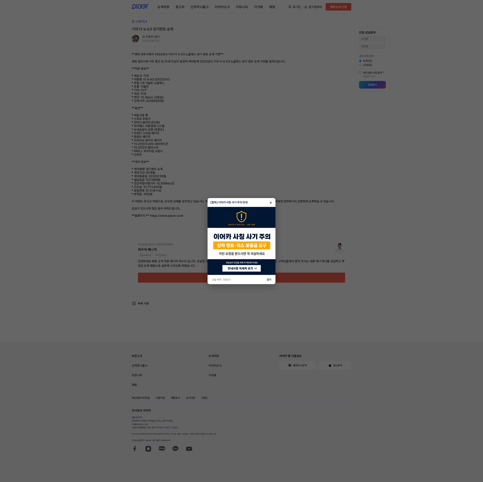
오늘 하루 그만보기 (221, 279)
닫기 (269, 279)
